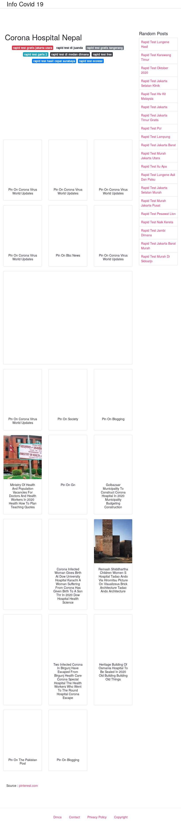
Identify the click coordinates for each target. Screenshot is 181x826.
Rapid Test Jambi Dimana (153, 232)
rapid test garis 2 (35, 54)
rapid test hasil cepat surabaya (54, 61)
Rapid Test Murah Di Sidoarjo (155, 258)
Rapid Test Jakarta (154, 107)
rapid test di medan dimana (70, 54)
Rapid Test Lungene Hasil (155, 44)
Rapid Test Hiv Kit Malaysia (153, 96)
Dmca (57, 817)
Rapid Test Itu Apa (154, 166)
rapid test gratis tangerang (105, 48)
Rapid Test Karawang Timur (156, 57)
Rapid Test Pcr (151, 128)
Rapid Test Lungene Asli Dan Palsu (158, 176)
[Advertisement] (67, 102)
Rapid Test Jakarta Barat (158, 145)
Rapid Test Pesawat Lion (158, 213)
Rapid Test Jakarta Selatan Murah (154, 189)
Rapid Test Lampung (155, 136)
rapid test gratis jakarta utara (32, 48)
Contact (74, 817)
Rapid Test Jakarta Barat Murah (158, 245)
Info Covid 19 (25, 3)
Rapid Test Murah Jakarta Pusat (153, 202)
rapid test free (102, 54)
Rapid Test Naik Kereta (157, 222)
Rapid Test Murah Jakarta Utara (153, 155)
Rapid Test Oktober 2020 (154, 70)
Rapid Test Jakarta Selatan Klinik (154, 83)
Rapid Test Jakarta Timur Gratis (154, 117)
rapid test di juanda (69, 48)
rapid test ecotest (90, 61)
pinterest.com (28, 785)
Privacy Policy (97, 817)
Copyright (121, 817)
